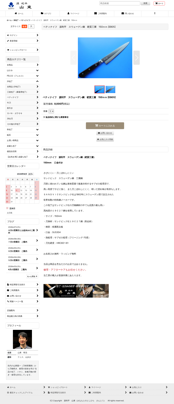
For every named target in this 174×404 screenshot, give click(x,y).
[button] (155, 14)
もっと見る (31, 276)
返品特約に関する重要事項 (57, 117)
